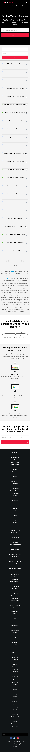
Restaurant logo (15, 719)
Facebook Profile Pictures (15, 544)
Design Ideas (15, 471)
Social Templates (15, 462)
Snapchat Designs (15, 572)
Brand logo (15, 662)
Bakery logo (15, 657)
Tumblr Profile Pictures (15, 581)
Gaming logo (15, 696)
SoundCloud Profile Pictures (15, 576)
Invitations (15, 627)
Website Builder (15, 493)
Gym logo (15, 698)
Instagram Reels (15, 549)
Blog (15, 510)
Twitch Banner (16, 270)
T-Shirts (15, 632)
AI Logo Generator (15, 488)
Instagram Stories (15, 551)
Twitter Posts (15, 593)
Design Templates (15, 459)
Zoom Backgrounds (15, 607)
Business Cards (15, 5)
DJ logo (15, 679)
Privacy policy (15, 520)
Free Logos (15, 476)
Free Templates (15, 481)
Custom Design (15, 483)
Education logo (15, 686)
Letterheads (15, 639)
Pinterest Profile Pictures (15, 568)
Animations (15, 637)
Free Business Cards (15, 478)
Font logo (15, 691)
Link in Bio (15, 495)
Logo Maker (6, 5)
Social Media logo (15, 723)
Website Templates (15, 467)
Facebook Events (15, 539)
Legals (15, 517)
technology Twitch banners (21, 335)
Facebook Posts (15, 532)
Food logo (15, 694)
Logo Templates (15, 457)
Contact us (15, 515)
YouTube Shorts (15, 600)
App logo (15, 654)
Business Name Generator (15, 486)
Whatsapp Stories (15, 595)
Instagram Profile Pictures (15, 554)
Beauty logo (15, 659)
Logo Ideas (15, 469)
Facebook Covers (15, 537)
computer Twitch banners (8, 335)
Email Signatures (15, 611)
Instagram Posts (15, 547)
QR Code (15, 644)
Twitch (12, 271)
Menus (15, 616)
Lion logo (15, 704)
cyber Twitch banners (8, 337)
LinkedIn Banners (15, 556)
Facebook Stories (15, 535)
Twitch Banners (6, 278)
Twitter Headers (15, 591)
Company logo (15, 671)
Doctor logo (15, 682)
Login (15, 524)
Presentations (15, 647)
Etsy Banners (15, 642)
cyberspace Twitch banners (15, 339)
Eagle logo (15, 684)
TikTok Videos (15, 579)
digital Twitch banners (9, 332)
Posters (15, 623)
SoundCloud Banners (15, 574)
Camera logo (15, 666)
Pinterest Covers (15, 566)
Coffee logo (15, 669)
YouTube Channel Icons (15, 605)
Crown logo (15, 676)
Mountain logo (15, 707)
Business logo (15, 664)
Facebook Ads (15, 542)
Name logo (15, 711)
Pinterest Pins (15, 563)
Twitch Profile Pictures (15, 588)
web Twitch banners (21, 332)
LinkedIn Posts (15, 559)
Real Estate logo (15, 716)
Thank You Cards (15, 630)
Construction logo (15, 673)
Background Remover (15, 490)
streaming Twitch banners (21, 337)
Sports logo (15, 726)
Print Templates (15, 464)
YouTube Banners (15, 598)
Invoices (15, 613)
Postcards (15, 620)
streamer (22, 282)
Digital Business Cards (15, 498)
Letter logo (15, 701)
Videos (15, 635)
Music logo (15, 709)
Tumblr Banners (15, 583)
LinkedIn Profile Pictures (15, 561)
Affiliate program (15, 513)
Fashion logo (15, 689)
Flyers (15, 618)
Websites (24, 5)
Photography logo (15, 714)
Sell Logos (15, 522)
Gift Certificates (15, 625)
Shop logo (15, 721)
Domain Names (15, 500)
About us (15, 508)
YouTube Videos (15, 602)
